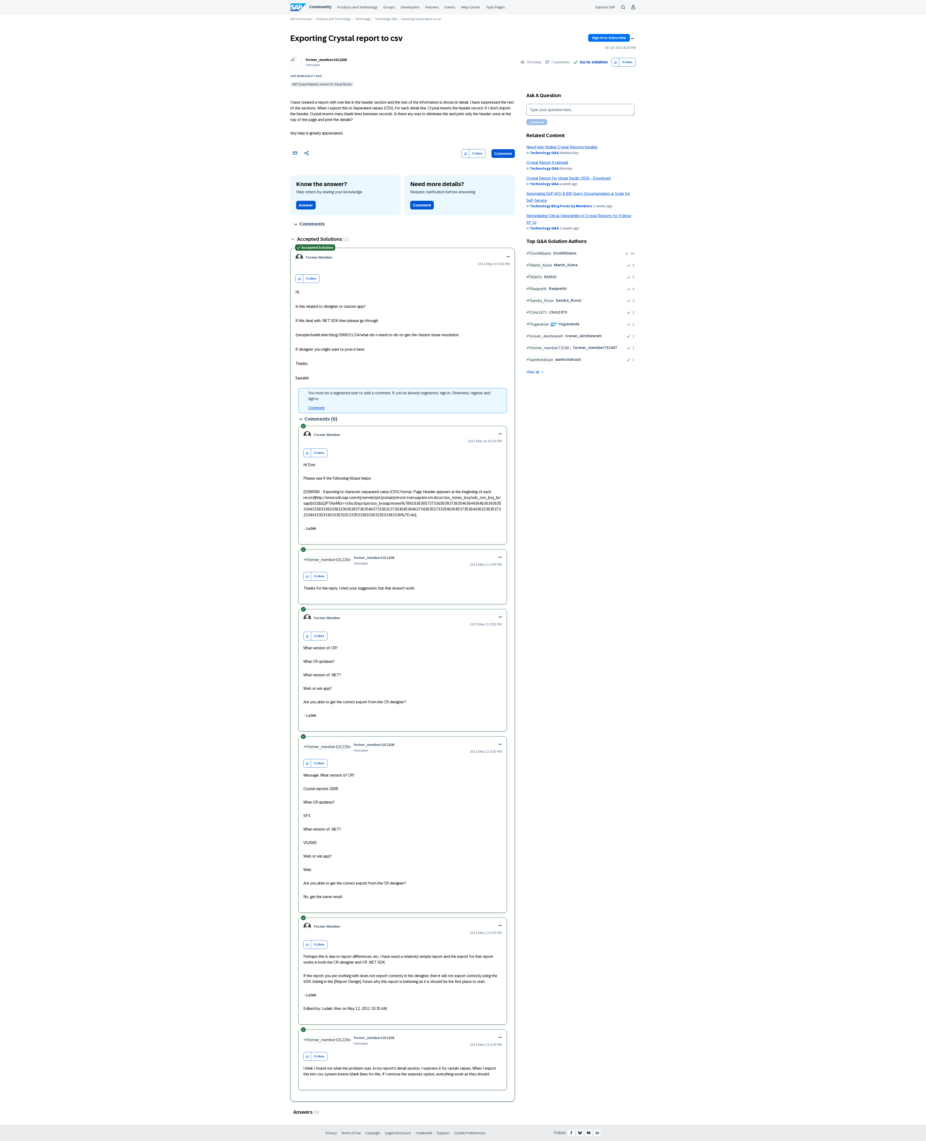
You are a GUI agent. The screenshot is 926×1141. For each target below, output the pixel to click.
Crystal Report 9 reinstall (547, 163)
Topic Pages (495, 7)
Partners (432, 7)
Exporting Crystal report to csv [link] (421, 19)
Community (320, 7)
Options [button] (632, 38)
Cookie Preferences (469, 1133)
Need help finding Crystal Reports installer (562, 147)
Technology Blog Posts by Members (561, 206)
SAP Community (301, 19)
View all (532, 372)
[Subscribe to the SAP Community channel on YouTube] (589, 1133)
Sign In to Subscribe (609, 38)
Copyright (373, 1133)
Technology (362, 19)
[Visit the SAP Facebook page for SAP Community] (571, 1133)
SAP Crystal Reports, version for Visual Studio (322, 84)
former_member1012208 (326, 60)
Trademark (423, 1133)
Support (443, 1133)
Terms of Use (351, 1133)
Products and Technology (357, 7)
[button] (615, 62)
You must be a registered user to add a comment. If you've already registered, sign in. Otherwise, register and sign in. (399, 396)
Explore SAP (605, 7)
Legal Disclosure (398, 1133)
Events (450, 7)
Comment (503, 154)
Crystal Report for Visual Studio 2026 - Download (568, 178)
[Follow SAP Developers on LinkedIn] (597, 1133)
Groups (389, 7)
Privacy (331, 1133)
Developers (410, 7)
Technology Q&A (386, 19)
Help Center (470, 7)
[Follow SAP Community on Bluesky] (580, 1133)
